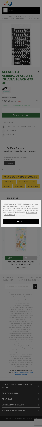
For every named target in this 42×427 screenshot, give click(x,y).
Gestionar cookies (9, 214)
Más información (31, 212)
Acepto (21, 221)
